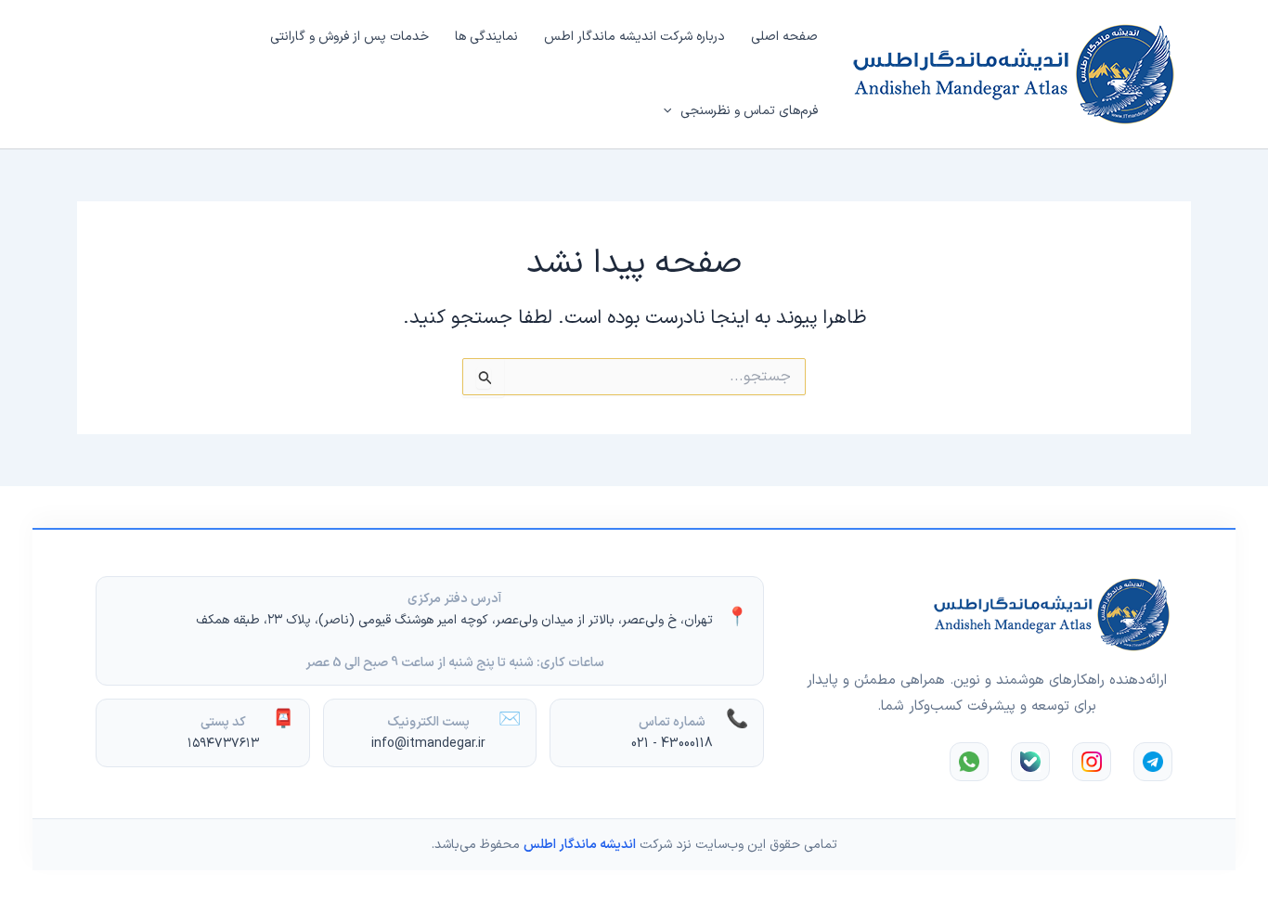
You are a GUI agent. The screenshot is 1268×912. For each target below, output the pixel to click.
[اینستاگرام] (1091, 761)
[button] (672, 111)
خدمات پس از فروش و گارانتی (349, 36)
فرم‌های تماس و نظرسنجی (749, 111)
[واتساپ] (969, 761)
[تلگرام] (1152, 761)
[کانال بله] (1030, 761)
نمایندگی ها (486, 36)
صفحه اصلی (784, 36)
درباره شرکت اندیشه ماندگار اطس (634, 36)
